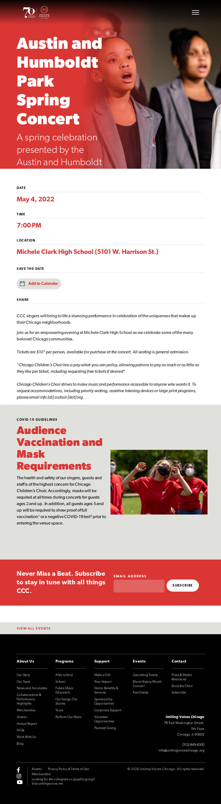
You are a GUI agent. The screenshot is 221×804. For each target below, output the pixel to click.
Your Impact (102, 682)
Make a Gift (102, 675)
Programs (65, 662)
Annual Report (27, 724)
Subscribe (179, 692)
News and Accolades (32, 688)
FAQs (21, 730)
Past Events (140, 692)
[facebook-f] (18, 770)
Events (139, 662)
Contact (179, 662)
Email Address (130, 576)
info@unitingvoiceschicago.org (181, 750)
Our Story (23, 675)
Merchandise (26, 710)
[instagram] (19, 776)
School (60, 682)
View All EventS (34, 628)
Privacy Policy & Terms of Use (68, 769)
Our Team (23, 682)
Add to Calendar (43, 284)
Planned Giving (105, 728)
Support (102, 662)
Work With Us (26, 737)
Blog (20, 744)
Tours (59, 710)
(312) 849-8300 (193, 745)
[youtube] (20, 782)
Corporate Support (108, 710)
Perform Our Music (69, 717)
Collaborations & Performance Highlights (29, 699)
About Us (25, 662)
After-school (64, 675)
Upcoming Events (145, 675)
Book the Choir (182, 686)
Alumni (22, 717)
